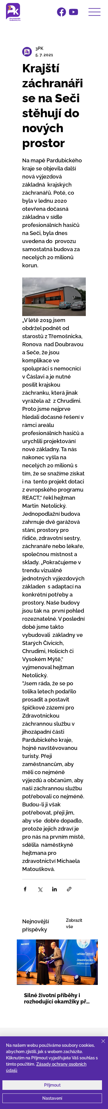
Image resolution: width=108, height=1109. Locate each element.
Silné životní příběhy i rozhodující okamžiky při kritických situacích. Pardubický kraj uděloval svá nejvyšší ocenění (56, 998)
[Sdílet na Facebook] (25, 889)
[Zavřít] (99, 1045)
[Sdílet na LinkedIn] (54, 889)
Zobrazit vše (74, 923)
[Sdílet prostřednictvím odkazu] (69, 889)
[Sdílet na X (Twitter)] (40, 889)
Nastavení (52, 1098)
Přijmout (52, 1085)
